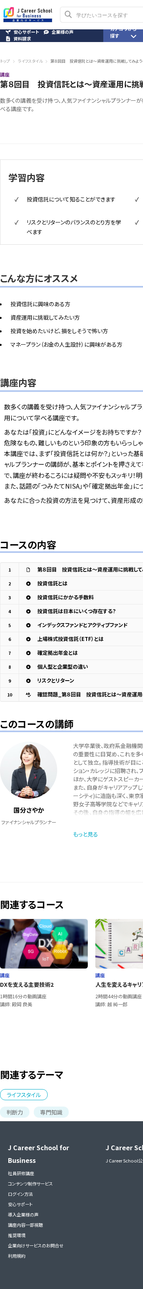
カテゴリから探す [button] (123, 32)
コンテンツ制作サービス (30, 1183)
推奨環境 (16, 1235)
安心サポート (20, 1204)
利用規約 (16, 1256)
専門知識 (51, 1112)
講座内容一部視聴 (25, 1225)
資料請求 (22, 38)
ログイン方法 (20, 1194)
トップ (5, 61)
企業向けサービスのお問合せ (36, 1245)
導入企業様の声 (23, 1214)
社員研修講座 (21, 1173)
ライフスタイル (30, 61)
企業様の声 (62, 32)
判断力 (14, 1112)
